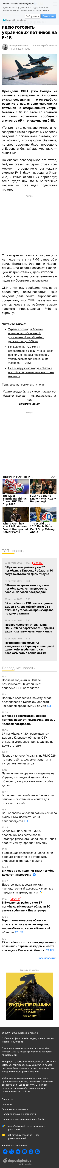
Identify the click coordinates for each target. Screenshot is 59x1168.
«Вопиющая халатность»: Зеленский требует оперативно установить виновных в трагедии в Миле (27, 855)
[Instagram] (24, 1151)
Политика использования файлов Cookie (23, 1119)
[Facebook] (5, 1151)
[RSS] (37, 1151)
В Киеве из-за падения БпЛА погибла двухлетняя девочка (28, 871)
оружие (14, 384)
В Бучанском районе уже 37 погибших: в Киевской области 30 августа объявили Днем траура (26, 904)
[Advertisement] (29, 224)
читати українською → (45, 45)
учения (40, 384)
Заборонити (32, 16)
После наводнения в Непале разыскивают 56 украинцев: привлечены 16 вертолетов (21, 682)
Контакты (7, 1104)
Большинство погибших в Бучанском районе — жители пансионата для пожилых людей (28, 797)
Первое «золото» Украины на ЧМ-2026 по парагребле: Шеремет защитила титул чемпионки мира (29, 758)
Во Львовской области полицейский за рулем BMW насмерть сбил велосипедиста (29, 815)
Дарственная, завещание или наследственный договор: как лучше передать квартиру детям (27, 887)
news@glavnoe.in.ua (18, 1126)
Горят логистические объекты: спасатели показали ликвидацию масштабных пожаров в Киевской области (26, 924)
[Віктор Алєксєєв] (5, 49)
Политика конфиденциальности (19, 1114)
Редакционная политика (15, 1109)
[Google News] (30, 1151)
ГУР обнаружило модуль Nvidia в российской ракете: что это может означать (31, 372)
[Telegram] (18, 1151)
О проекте (7, 1099)
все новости (47, 958)
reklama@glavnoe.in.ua (20, 1135)
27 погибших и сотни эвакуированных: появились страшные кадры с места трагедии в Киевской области (29, 944)
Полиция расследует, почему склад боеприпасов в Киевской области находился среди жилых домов (27, 700)
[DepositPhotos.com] (17, 1162)
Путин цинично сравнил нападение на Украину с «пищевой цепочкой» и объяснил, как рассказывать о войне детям (28, 777)
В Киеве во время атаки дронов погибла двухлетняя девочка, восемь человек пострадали (28, 718)
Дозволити (48, 16)
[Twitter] (11, 1151)
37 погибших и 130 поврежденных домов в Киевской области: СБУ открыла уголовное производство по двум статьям (27, 738)
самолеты (27, 384)
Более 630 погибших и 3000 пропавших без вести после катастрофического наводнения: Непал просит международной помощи (29, 835)
